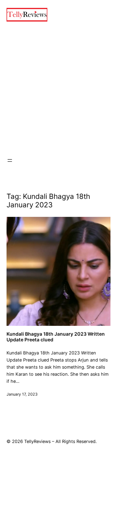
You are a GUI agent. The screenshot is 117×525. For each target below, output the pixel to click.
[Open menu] (10, 160)
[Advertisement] (58, 89)
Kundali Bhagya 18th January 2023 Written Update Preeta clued (56, 336)
